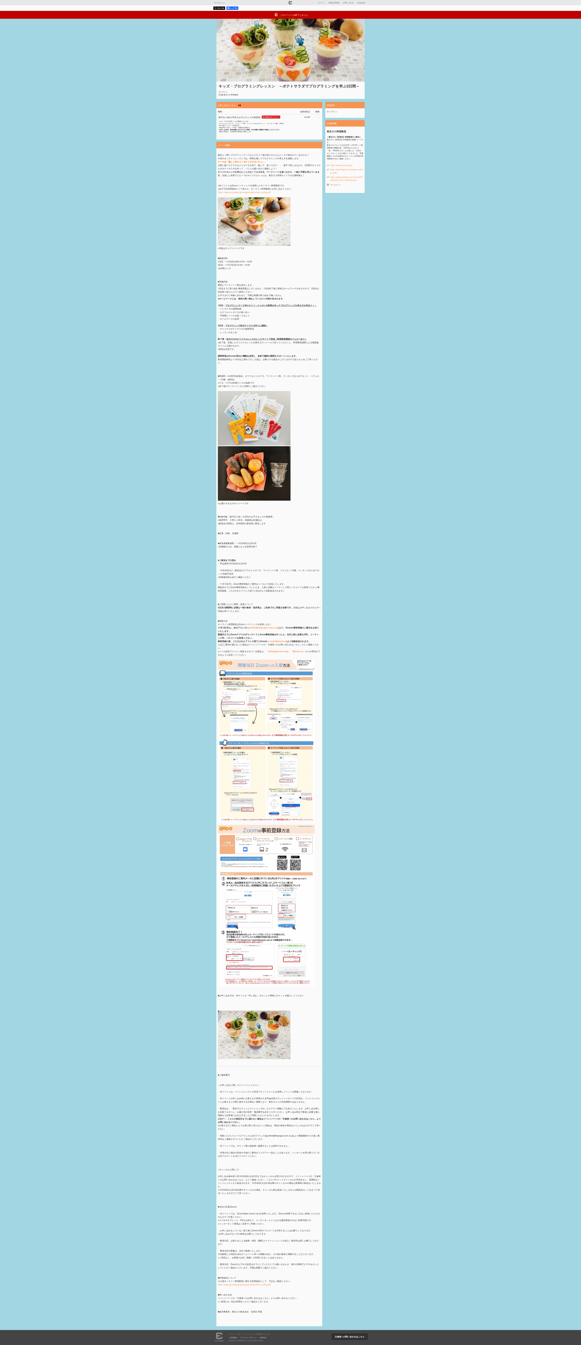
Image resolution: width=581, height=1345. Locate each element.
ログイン (321, 2)
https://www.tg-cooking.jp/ (341, 165)
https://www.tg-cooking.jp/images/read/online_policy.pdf (244, 1284)
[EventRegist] (290, 3)
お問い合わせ (348, 2)
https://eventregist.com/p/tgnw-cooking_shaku (346, 171)
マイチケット (219, 2)
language (361, 2)
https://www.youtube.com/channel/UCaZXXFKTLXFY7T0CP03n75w (346, 179)
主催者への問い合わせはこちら (349, 1336)
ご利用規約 (233, 1337)
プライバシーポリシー (248, 1337)
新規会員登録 (334, 2)
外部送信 (263, 1337)
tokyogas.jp (335, 184)
